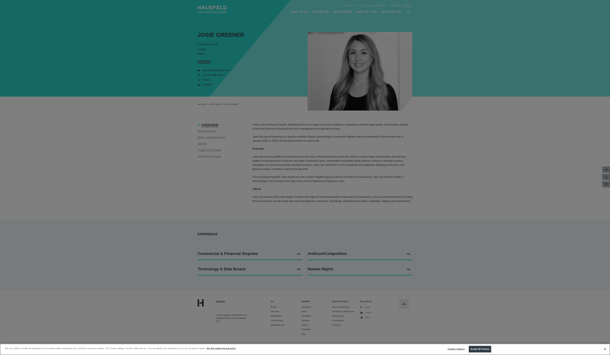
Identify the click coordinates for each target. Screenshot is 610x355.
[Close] (604, 349)
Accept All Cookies (480, 349)
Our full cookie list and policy (221, 348)
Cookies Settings (456, 349)
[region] (305, 349)
